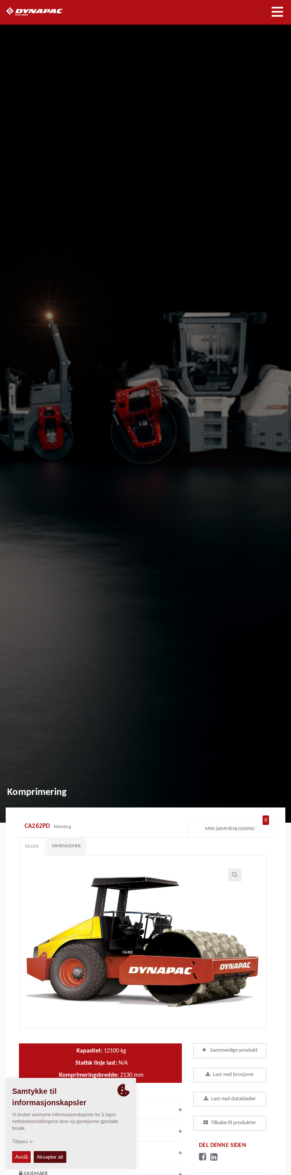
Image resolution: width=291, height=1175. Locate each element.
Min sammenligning (236, 827)
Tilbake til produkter (233, 1123)
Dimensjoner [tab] (66, 846)
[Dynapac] (43, 11)
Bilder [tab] (32, 846)
